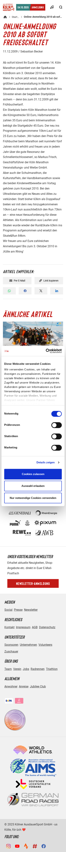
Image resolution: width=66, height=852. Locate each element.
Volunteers (45, 644)
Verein (17, 669)
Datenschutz (47, 627)
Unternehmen (28, 644)
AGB (35, 627)
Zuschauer (11, 651)
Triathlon (52, 669)
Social (8, 609)
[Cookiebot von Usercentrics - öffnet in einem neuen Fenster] (46, 351)
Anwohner (10, 686)
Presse (18, 609)
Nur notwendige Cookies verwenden (33, 497)
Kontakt (9, 627)
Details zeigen (45, 462)
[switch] (56, 425)
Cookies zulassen (33, 474)
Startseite (15, 16)
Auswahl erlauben (33, 485)
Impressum (23, 627)
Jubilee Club (38, 686)
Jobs (26, 669)
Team (8, 669)
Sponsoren (11, 644)
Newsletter (31, 609)
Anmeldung (31, 7)
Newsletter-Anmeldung (33, 583)
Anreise (23, 686)
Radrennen (38, 669)
